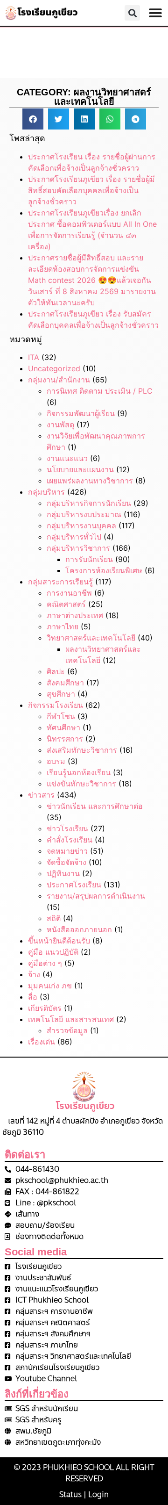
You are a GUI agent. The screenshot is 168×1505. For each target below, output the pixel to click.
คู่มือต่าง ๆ (45, 963)
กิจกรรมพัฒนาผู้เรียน (81, 413)
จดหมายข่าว (67, 851)
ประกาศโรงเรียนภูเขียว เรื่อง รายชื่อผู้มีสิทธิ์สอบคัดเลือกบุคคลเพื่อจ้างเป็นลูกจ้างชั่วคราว (91, 190)
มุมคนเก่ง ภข (50, 985)
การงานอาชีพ (69, 593)
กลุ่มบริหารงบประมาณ (84, 514)
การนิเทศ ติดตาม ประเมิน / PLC (100, 391)
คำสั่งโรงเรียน (69, 839)
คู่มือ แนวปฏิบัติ (53, 952)
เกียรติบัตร (45, 1008)
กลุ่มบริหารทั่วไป (74, 536)
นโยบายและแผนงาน (80, 469)
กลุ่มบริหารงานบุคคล (81, 525)
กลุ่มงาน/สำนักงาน (59, 379)
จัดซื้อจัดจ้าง (66, 862)
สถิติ (54, 918)
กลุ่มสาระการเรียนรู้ (60, 581)
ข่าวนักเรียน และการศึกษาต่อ (95, 806)
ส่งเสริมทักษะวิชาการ (82, 750)
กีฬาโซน (61, 716)
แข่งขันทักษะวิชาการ (81, 783)
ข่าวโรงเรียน (67, 828)
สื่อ (32, 996)
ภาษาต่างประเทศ (75, 615)
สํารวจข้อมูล (67, 1030)
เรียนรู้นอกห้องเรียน (79, 772)
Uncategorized (54, 368)
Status (70, 1494)
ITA (33, 357)
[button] (155, 12)
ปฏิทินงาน (63, 873)
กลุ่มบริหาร (46, 492)
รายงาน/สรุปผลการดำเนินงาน (96, 895)
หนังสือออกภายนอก (79, 929)
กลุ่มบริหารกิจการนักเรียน (89, 503)
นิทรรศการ (65, 738)
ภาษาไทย (62, 626)
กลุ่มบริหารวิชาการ (78, 548)
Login (98, 1494)
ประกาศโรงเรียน (74, 884)
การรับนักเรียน (89, 559)
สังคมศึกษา (65, 682)
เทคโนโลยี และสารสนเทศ (71, 1019)
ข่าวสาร (41, 794)
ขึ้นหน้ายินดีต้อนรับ (59, 940)
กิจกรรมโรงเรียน (55, 705)
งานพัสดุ (60, 424)
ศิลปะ (56, 671)
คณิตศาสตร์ (66, 604)
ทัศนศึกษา (63, 727)
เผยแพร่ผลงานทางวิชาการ (90, 480)
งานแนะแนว (67, 458)
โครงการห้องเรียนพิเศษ (103, 570)
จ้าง (34, 974)
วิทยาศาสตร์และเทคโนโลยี (91, 637)
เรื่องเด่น (41, 1041)
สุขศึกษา (61, 693)
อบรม (56, 761)
